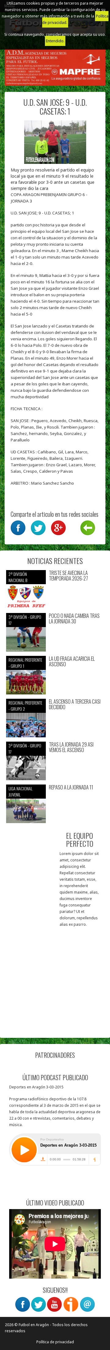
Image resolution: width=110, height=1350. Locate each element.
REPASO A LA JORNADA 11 (71, 787)
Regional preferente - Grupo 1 (25, 662)
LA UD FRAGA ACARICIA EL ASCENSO (72, 661)
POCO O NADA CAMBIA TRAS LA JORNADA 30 (74, 618)
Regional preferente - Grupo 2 (25, 705)
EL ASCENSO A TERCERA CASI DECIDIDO (75, 704)
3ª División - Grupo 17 (25, 620)
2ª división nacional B (18, 577)
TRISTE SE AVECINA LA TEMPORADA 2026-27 (68, 575)
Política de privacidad (55, 1341)
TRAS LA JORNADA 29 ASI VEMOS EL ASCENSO (71, 747)
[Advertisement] (55, 976)
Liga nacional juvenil (20, 791)
